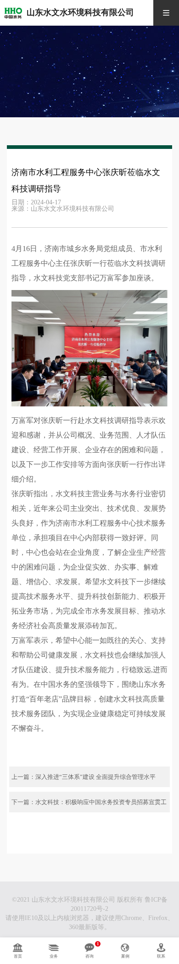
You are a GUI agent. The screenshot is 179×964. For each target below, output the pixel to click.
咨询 (89, 956)
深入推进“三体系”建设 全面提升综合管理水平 (95, 776)
